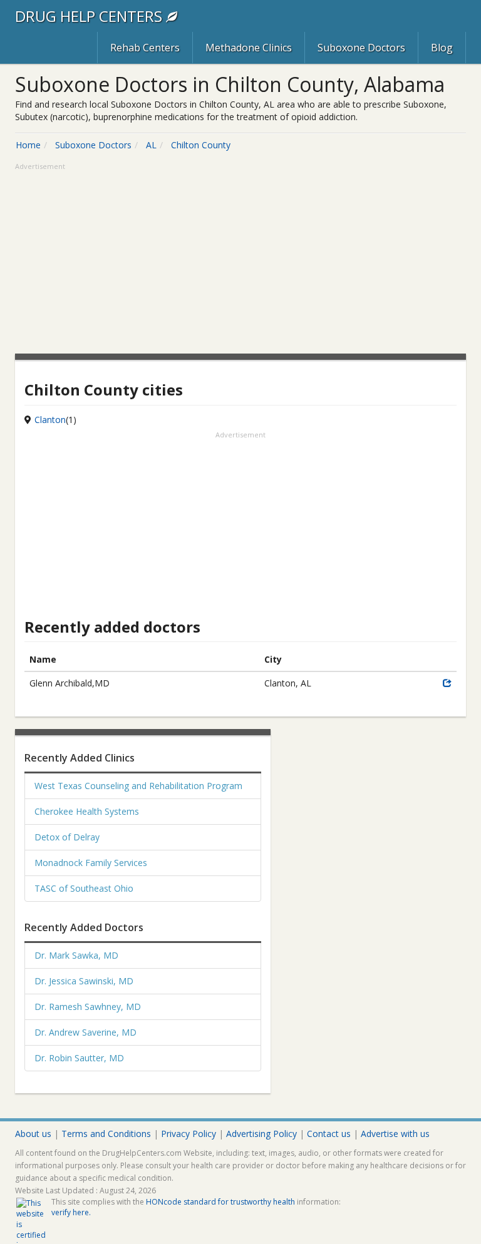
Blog (442, 47)
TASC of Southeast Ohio (83, 888)
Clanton (50, 420)
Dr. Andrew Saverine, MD (85, 1032)
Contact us (329, 1133)
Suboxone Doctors (361, 47)
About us (33, 1133)
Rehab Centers (145, 47)
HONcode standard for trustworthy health (220, 1201)
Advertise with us (395, 1133)
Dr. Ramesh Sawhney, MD (87, 1006)
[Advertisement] (240, 259)
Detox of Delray (67, 837)
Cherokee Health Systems (86, 811)
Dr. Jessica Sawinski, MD (83, 981)
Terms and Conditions (106, 1133)
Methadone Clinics (248, 47)
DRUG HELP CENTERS (90, 16)
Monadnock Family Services (90, 863)
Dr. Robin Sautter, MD (79, 1058)
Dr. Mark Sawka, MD (76, 955)
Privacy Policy (188, 1133)
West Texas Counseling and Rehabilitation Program (138, 786)
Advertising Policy (261, 1133)
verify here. (71, 1212)
